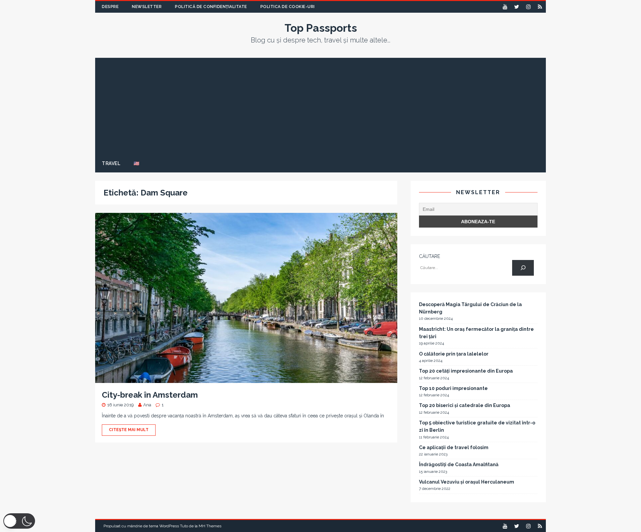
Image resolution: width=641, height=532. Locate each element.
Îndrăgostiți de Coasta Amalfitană (458, 464)
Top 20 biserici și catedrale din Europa (464, 405)
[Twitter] (516, 7)
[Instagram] (528, 7)
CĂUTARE (429, 256)
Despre (110, 6)
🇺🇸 (137, 163)
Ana (147, 404)
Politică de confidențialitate (211, 6)
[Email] (540, 7)
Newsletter (147, 6)
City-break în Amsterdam (150, 395)
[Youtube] (505, 7)
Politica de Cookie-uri (287, 6)
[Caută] (523, 268)
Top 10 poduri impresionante (453, 388)
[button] (19, 521)
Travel (111, 163)
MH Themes (210, 526)
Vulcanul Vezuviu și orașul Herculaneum (466, 482)
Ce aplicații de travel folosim (453, 447)
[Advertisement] (320, 104)
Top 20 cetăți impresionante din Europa (466, 371)
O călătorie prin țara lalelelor (453, 354)
